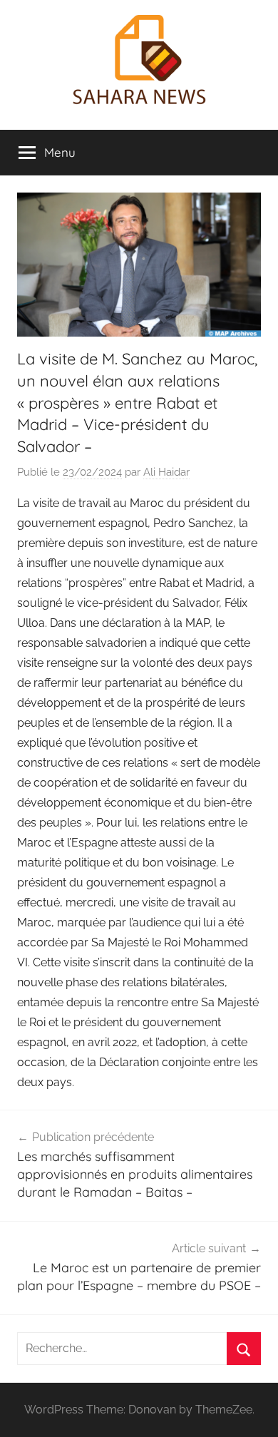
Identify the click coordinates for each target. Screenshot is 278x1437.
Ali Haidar (166, 472)
